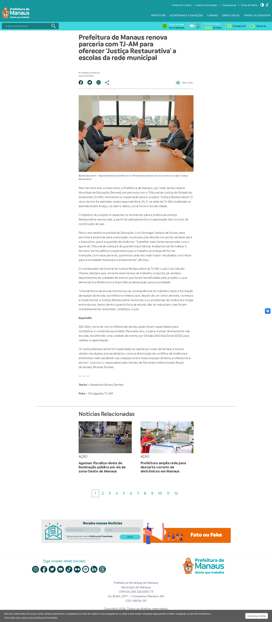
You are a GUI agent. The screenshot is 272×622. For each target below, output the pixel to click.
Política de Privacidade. (101, 536)
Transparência (229, 5)
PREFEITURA (158, 15)
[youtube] (60, 569)
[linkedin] (94, 569)
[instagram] (35, 569)
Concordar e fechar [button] (256, 616)
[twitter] (52, 569)
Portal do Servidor (257, 15)
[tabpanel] (105, 447)
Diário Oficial (231, 15)
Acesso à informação (206, 5)
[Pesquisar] (53, 26)
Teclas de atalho (249, 5)
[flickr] (77, 569)
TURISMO (212, 15)
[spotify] (85, 569)
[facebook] (43, 569)
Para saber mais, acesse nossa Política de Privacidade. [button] (31, 617)
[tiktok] (68, 569)
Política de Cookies (181, 5)
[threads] (102, 569)
